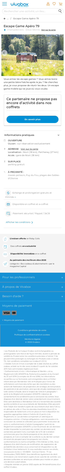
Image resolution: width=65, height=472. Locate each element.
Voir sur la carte (48, 30)
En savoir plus (33, 119)
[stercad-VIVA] (14, 313)
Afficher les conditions (18, 222)
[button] (4, 53)
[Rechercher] (60, 11)
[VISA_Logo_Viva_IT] (5, 313)
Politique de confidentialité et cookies (32, 335)
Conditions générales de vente (32, 330)
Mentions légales (32, 339)
